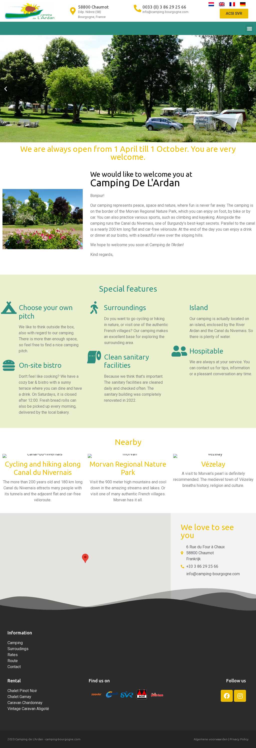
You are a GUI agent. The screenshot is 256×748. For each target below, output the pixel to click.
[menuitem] (211, 4)
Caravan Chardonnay (25, 702)
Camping (15, 642)
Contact (14, 666)
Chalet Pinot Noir (22, 690)
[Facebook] (227, 696)
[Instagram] (240, 696)
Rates (13, 654)
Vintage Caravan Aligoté (28, 708)
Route (13, 660)
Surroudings (18, 648)
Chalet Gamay (19, 696)
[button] (249, 28)
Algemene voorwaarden (211, 739)
